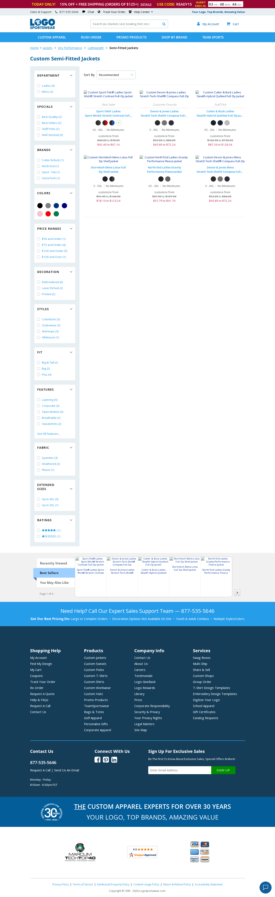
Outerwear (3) (51, 325)
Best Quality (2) (52, 117)
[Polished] (227, 123)
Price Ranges (49, 229)
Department (48, 75)
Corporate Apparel (97, 730)
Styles (43, 309)
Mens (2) (47, 92)
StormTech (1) (51, 178)
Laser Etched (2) (52, 288)
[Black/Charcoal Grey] (98, 123)
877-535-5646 (69, 12)
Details (146, 4)
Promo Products (131, 37)
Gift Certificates (204, 712)
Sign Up (223, 770)
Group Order (202, 682)
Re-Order (37, 688)
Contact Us (38, 712)
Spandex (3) (50, 458)
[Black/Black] (105, 179)
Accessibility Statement (209, 884)
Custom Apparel (52, 37)
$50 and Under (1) (54, 239)
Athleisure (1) (50, 337)
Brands (44, 150)
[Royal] (56, 205)
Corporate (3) (51, 406)
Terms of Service (83, 884)
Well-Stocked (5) (52, 135)
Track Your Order (114, 12)
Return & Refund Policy (177, 884)
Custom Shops (203, 676)
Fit (39, 352)
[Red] (48, 214)
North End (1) (50, 166)
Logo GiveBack (145, 682)
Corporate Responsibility (152, 706)
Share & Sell (201, 669)
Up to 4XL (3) (50, 499)
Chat (91, 12)
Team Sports (213, 37)
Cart (232, 24)
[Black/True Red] (105, 123)
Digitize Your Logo (206, 700)
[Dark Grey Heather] (164, 123)
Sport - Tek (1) (51, 172)
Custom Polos (94, 669)
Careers (139, 669)
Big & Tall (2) (50, 362)
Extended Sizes (45, 487)
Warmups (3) (50, 331)
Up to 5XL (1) (50, 505)
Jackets (47, 48)
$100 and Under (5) (54, 251)
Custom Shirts (94, 682)
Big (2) (46, 368)
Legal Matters (144, 724)
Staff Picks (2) (51, 129)
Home (34, 48)
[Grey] (48, 205)
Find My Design (41, 663)
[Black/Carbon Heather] (112, 179)
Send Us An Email (66, 770)
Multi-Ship (200, 663)
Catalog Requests (205, 718)
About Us (141, 663)
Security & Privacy (147, 712)
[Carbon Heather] (168, 179)
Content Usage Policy (146, 884)
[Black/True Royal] (112, 123)
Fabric (43, 447)
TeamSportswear (96, 706)
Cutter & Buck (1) (53, 160)
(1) (58, 530)
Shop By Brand (174, 37)
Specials (45, 107)
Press (138, 700)
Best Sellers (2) (51, 123)
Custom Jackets (95, 657)
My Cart (35, 669)
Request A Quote (42, 694)
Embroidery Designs (215, 694)
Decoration (48, 272)
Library (139, 694)
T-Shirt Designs (211, 688)
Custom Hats (93, 694)
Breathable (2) (51, 418)
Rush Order (91, 37)
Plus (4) (47, 374)
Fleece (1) (48, 470)
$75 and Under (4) (54, 245)
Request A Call (40, 706)
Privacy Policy (60, 884)
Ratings (44, 520)
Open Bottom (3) (52, 412)
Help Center (142, 12)
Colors (43, 193)
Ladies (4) (48, 86)
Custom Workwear (97, 688)
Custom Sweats (95, 663)
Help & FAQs (39, 700)
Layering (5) (50, 400)
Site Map (140, 730)
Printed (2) (48, 294)
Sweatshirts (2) (51, 424)
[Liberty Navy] (220, 123)
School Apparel (203, 706)
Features (45, 389)
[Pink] (40, 214)
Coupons (36, 676)
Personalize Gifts (96, 724)
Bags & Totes (94, 712)
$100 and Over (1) (54, 257)
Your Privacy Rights (148, 718)
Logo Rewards (144, 688)
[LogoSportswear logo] (42, 28)
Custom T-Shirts (96, 676)
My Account (38, 657)
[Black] (40, 205)
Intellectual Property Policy (113, 884)
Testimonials (143, 676)
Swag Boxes (202, 657)
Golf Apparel (93, 718)
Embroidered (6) (52, 282)
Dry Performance (70, 48)
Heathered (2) (51, 464)
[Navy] (64, 205)
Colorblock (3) (51, 319)
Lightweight (96, 48)
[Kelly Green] (56, 214)
